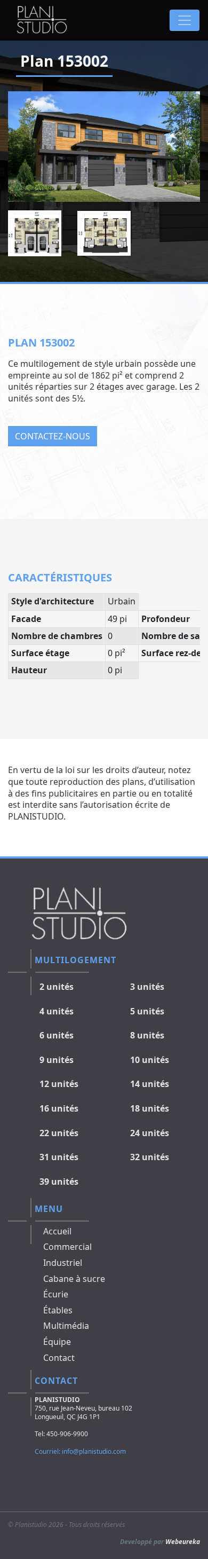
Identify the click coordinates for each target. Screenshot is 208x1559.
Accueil (57, 1231)
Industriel (62, 1263)
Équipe (57, 1342)
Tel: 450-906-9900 (61, 1433)
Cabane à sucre (74, 1279)
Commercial (67, 1247)
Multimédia (66, 1326)
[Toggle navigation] (184, 20)
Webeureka (182, 1541)
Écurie (55, 1294)
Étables (58, 1310)
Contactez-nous (52, 436)
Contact (59, 1358)
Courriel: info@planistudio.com (80, 1451)
